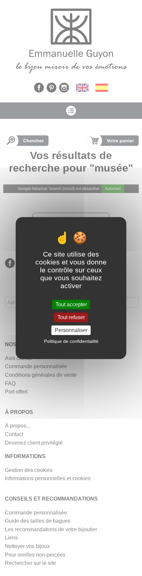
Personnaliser (71, 330)
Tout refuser (71, 317)
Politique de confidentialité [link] (71, 341)
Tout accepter (71, 304)
